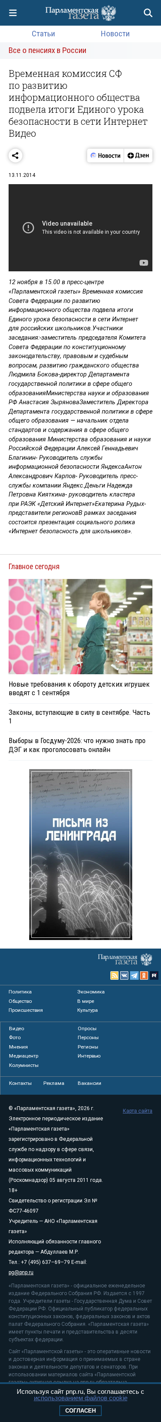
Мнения (18, 1047)
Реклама (53, 1083)
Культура (87, 1010)
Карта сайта (137, 1111)
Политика (20, 992)
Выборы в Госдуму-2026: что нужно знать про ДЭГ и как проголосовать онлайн (77, 744)
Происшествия (26, 1010)
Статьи (43, 33)
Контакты (20, 1083)
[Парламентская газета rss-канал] (114, 975)
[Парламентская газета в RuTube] (154, 975)
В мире (85, 1001)
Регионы (88, 1047)
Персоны (88, 1037)
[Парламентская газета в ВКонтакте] (124, 975)
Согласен (80, 1410)
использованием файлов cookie (81, 1397)
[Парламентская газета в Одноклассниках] (144, 975)
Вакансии (89, 1083)
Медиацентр (23, 1056)
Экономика (91, 992)
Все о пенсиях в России (47, 50)
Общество (20, 1001)
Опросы (87, 1028)
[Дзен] (138, 155)
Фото (15, 1037)
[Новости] (105, 155)
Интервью (89, 1056)
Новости (115, 33)
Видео (16, 1028)
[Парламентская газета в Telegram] (134, 975)
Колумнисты (24, 1065)
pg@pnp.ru (21, 1272)
